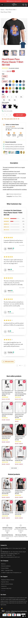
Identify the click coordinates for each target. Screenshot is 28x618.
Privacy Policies (5, 568)
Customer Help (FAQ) (6, 588)
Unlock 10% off (3, 611)
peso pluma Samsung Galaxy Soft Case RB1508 (7, 394)
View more (14, 468)
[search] (23, 5)
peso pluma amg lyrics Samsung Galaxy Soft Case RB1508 (20, 394)
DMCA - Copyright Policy (7, 570)
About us (3, 563)
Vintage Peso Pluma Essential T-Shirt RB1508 (20, 492)
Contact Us (3, 586)
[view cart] (26, 5)
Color (3, 78)
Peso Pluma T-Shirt (6, 12)
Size (3, 94)
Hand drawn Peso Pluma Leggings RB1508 (19, 416)
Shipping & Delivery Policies (7, 579)
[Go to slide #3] (22, 53)
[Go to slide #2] (14, 53)
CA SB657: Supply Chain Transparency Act (11, 572)
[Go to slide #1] (6, 53)
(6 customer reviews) (14, 68)
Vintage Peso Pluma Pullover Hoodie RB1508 (20, 438)
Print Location (5, 102)
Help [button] (25, 616)
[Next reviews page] (24, 365)
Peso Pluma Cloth (10, 9)
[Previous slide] (3, 31)
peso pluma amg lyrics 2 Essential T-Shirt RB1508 (6, 492)
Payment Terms (5, 582)
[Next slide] (25, 31)
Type (3, 73)
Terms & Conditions (5, 566)
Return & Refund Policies (7, 584)
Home (2, 9)
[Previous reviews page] (17, 365)
